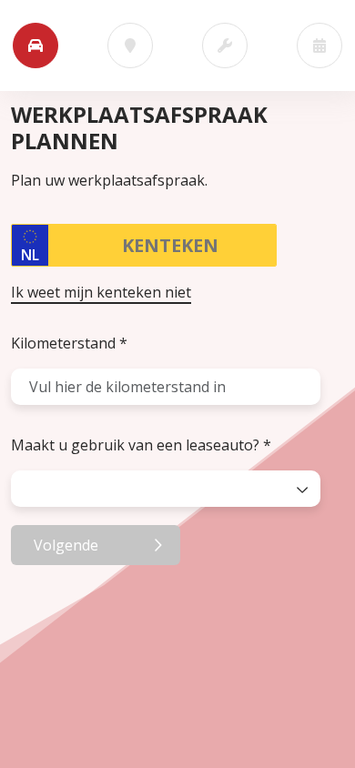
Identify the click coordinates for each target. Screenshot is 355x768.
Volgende (66, 545)
